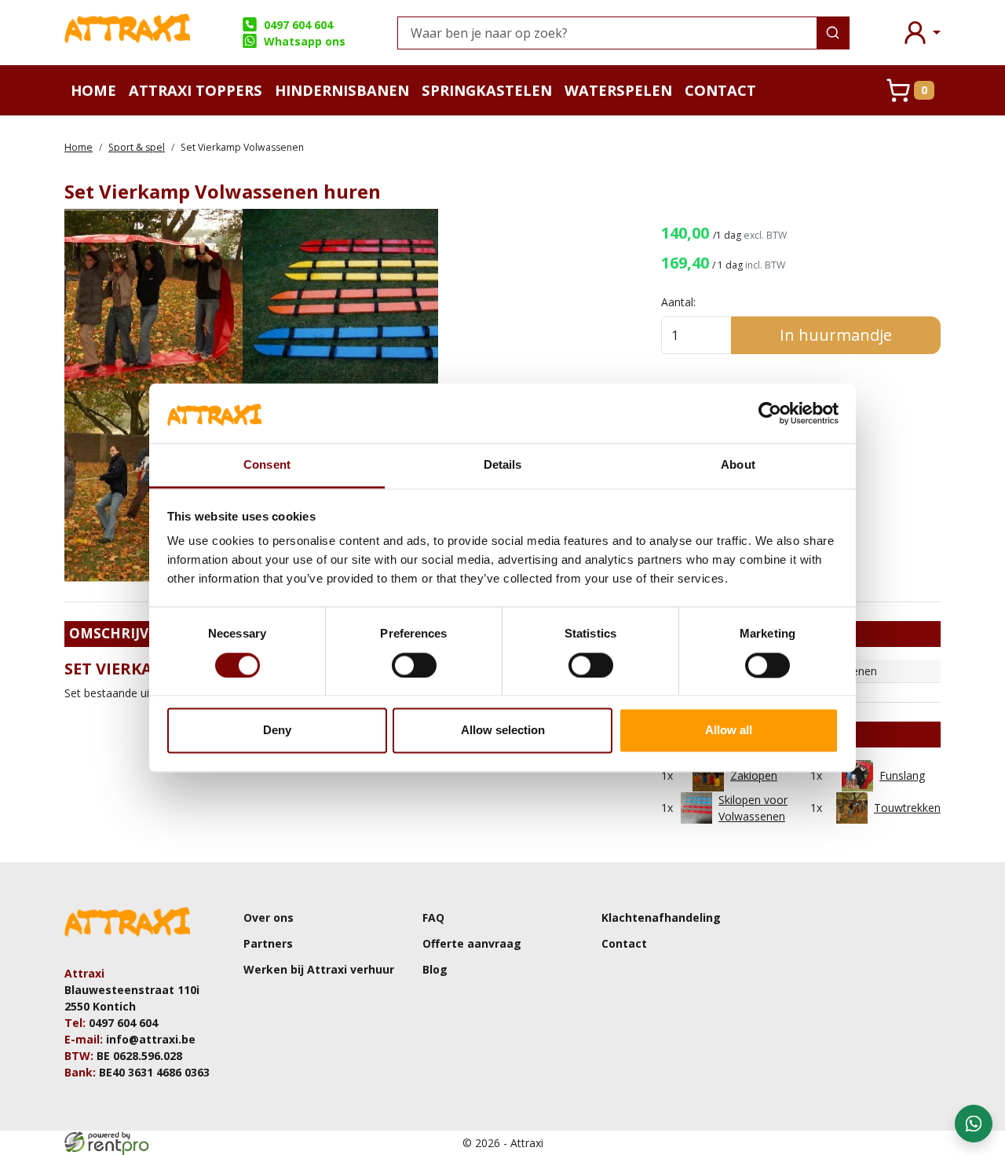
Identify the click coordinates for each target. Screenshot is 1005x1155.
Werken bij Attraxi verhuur (318, 969)
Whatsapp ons (304, 41)
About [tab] (738, 465)
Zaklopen (753, 775)
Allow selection (503, 730)
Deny (277, 730)
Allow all (728, 730)
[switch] (414, 665)
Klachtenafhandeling (661, 917)
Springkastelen (487, 90)
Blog (435, 969)
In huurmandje (836, 334)
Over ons (268, 917)
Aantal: (678, 301)
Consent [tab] (267, 465)
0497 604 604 (298, 24)
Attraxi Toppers (195, 90)
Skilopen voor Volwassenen (753, 808)
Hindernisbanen (342, 90)
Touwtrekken (907, 807)
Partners (268, 943)
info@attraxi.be (151, 1039)
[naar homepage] (127, 32)
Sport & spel (136, 147)
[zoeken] (833, 32)
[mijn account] (921, 32)
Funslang (902, 775)
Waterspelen (618, 90)
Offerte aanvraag (471, 943)
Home (93, 90)
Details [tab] (503, 465)
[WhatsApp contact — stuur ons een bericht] (973, 1123)
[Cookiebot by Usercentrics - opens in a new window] (770, 413)
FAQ (433, 917)
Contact (720, 90)
